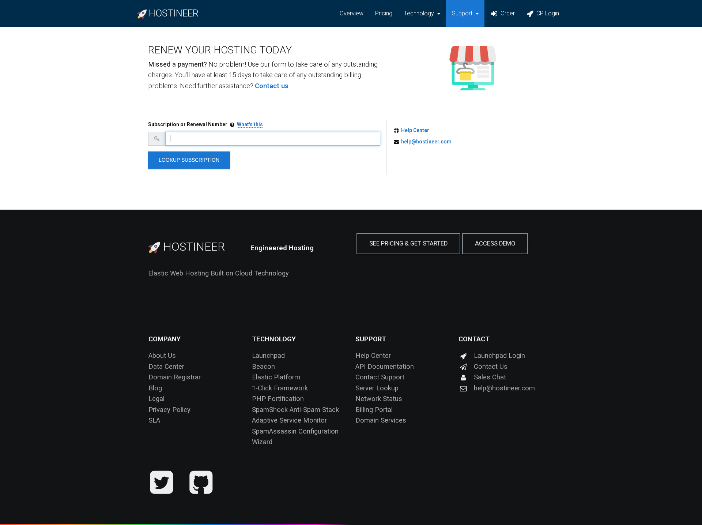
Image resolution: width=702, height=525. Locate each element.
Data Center (166, 366)
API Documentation (384, 366)
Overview (351, 13)
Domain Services (380, 420)
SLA (154, 420)
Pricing (383, 13)
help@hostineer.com (426, 142)
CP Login (547, 13)
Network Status (378, 398)
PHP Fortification (278, 398)
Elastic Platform (276, 377)
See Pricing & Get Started (408, 243)
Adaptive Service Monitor (289, 420)
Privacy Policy (169, 409)
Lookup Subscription (189, 160)
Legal (156, 398)
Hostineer (192, 247)
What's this (250, 124)
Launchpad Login (499, 355)
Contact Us (490, 366)
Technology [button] (419, 13)
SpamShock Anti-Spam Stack (295, 409)
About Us (162, 355)
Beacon (263, 366)
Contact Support (379, 377)
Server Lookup (377, 388)
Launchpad (268, 355)
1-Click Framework (280, 388)
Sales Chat (490, 377)
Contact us (271, 86)
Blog (155, 388)
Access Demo (495, 243)
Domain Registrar (174, 377)
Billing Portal (374, 409)
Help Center (415, 130)
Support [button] (463, 13)
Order (507, 13)
